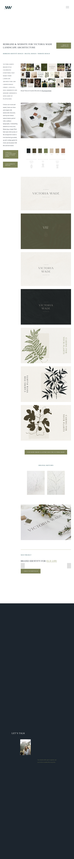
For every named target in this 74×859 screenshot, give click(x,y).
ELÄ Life (51, 561)
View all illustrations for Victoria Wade (10, 154)
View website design (10, 164)
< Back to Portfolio (65, 45)
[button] (23, 565)
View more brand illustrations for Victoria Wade (46, 452)
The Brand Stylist (46, 91)
